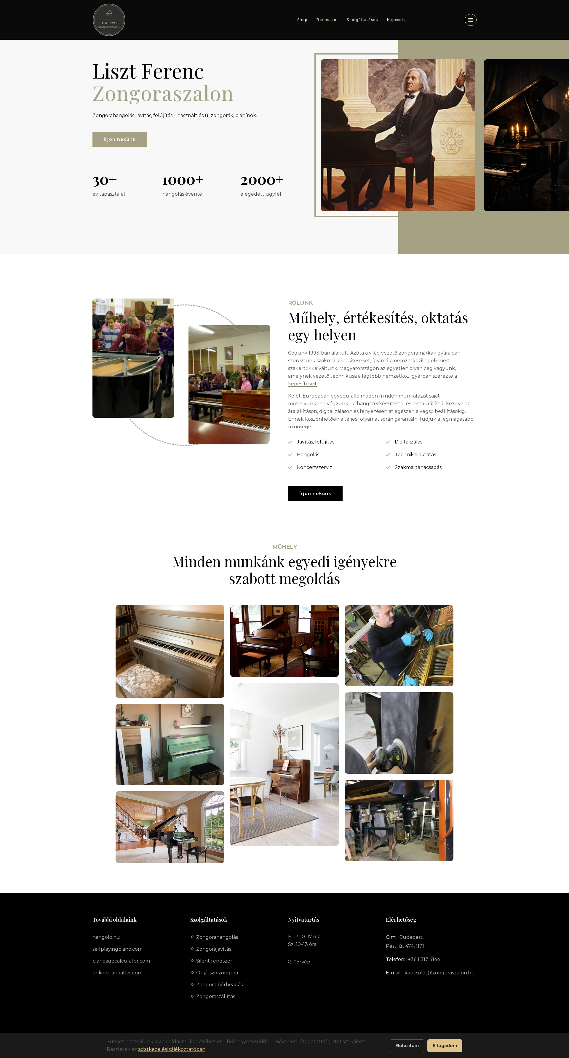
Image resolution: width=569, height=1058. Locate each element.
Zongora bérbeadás (219, 984)
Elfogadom (445, 1045)
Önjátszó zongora (217, 973)
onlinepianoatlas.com (117, 973)
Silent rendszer (214, 961)
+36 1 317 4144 (424, 959)
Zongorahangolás (217, 937)
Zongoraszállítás (215, 996)
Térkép (302, 962)
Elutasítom (407, 1045)
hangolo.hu (106, 937)
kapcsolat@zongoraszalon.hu (440, 973)
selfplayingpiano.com (117, 949)
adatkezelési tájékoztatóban (171, 1049)
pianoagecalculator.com (121, 961)
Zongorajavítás (213, 949)
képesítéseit (302, 384)
